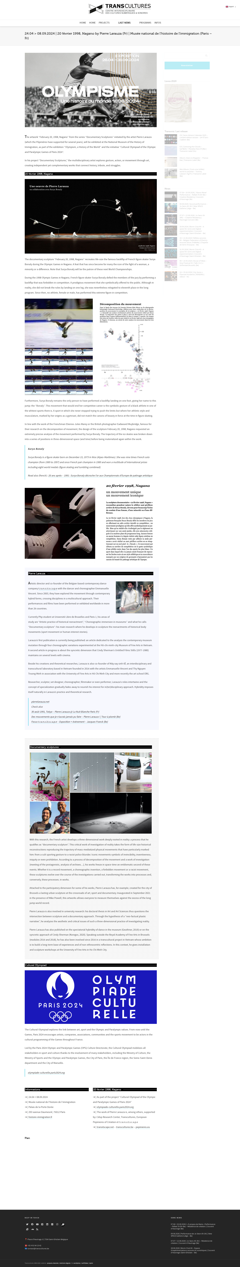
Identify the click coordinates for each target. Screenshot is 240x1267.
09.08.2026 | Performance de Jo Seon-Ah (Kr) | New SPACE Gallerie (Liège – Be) (191, 1235)
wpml (91, 1263)
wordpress (77, 1263)
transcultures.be (124, 1127)
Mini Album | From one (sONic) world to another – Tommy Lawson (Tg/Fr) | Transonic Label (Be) (193, 172)
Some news (176, 1218)
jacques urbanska (52, 1263)
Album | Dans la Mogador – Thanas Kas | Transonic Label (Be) (194, 159)
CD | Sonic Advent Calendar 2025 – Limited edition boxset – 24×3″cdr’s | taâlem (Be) (194, 137)
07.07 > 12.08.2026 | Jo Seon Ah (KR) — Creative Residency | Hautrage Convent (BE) (192, 217)
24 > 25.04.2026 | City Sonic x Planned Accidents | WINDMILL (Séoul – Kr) (192, 274)
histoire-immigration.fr (40, 1117)
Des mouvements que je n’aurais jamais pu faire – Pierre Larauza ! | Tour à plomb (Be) (75, 716)
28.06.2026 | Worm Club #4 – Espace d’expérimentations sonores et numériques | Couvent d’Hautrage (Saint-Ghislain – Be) (193, 1250)
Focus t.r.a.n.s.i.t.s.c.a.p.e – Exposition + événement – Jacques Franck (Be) (69, 721)
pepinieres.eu (143, 1127)
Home (83, 22)
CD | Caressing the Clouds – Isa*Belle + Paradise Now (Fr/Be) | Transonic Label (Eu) (193, 149)
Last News (124, 22)
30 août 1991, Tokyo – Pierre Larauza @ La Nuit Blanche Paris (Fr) (65, 711)
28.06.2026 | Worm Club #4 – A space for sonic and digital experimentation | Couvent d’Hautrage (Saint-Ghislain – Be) (193, 230)
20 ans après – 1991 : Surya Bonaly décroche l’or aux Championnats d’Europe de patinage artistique (100, 475)
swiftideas (85, 1263)
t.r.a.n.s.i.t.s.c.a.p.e (47, 588)
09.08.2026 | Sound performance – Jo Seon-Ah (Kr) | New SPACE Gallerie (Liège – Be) (193, 206)
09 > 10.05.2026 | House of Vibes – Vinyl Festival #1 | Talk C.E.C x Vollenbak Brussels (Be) (193, 263)
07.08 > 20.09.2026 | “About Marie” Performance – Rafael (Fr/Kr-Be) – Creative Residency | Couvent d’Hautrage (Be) (193, 196)
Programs (145, 22)
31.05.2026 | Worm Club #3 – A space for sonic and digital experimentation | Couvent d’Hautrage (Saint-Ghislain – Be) (193, 252)
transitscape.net (105, 1127)
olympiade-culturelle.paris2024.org (46, 1072)
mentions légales (64, 1263)
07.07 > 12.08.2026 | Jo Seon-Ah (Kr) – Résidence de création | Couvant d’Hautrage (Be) (191, 1242)
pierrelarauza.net (40, 701)
